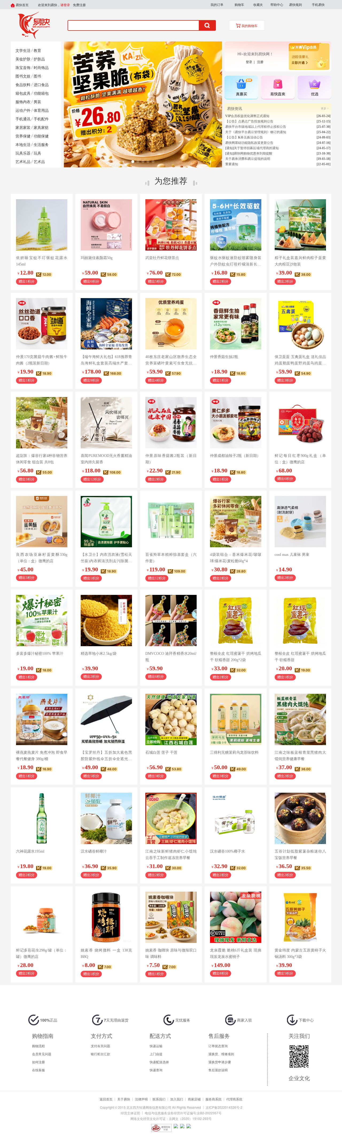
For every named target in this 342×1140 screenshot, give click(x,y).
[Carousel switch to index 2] (137, 161)
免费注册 (79, 5)
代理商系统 (234, 1099)
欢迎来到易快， (54, 5)
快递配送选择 (159, 1062)
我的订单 (217, 4)
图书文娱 (22, 76)
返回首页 (106, 1099)
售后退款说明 (218, 1070)
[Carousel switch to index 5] (152, 161)
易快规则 (295, 4)
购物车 (239, 4)
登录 (250, 61)
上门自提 (156, 1054)
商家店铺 (194, 1099)
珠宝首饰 (22, 68)
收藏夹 (258, 4)
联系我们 (159, 1099)
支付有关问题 (100, 1045)
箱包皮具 (22, 93)
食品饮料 (22, 85)
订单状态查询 (218, 1045)
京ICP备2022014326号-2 (224, 1107)
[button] (217, 4)
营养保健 (22, 136)
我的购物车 (249, 26)
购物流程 (38, 1045)
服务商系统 (213, 1099)
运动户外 (22, 111)
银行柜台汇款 (100, 1054)
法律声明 (141, 1099)
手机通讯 (22, 119)
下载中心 (306, 1020)
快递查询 (156, 1070)
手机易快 (318, 4)
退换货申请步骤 (219, 1062)
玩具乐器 (22, 153)
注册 (260, 61)
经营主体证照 (130, 1113)
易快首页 (22, 5)
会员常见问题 (41, 1054)
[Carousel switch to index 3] (142, 161)
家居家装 (22, 128)
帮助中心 (276, 4)
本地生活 (22, 145)
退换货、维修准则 (221, 1054)
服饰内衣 (22, 102)
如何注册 (38, 1062)
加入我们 (176, 1099)
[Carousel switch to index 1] (132, 161)
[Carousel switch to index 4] (147, 161)
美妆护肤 (22, 59)
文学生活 (22, 51)
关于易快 (123, 1099)
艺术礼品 (22, 162)
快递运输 (156, 1045)
